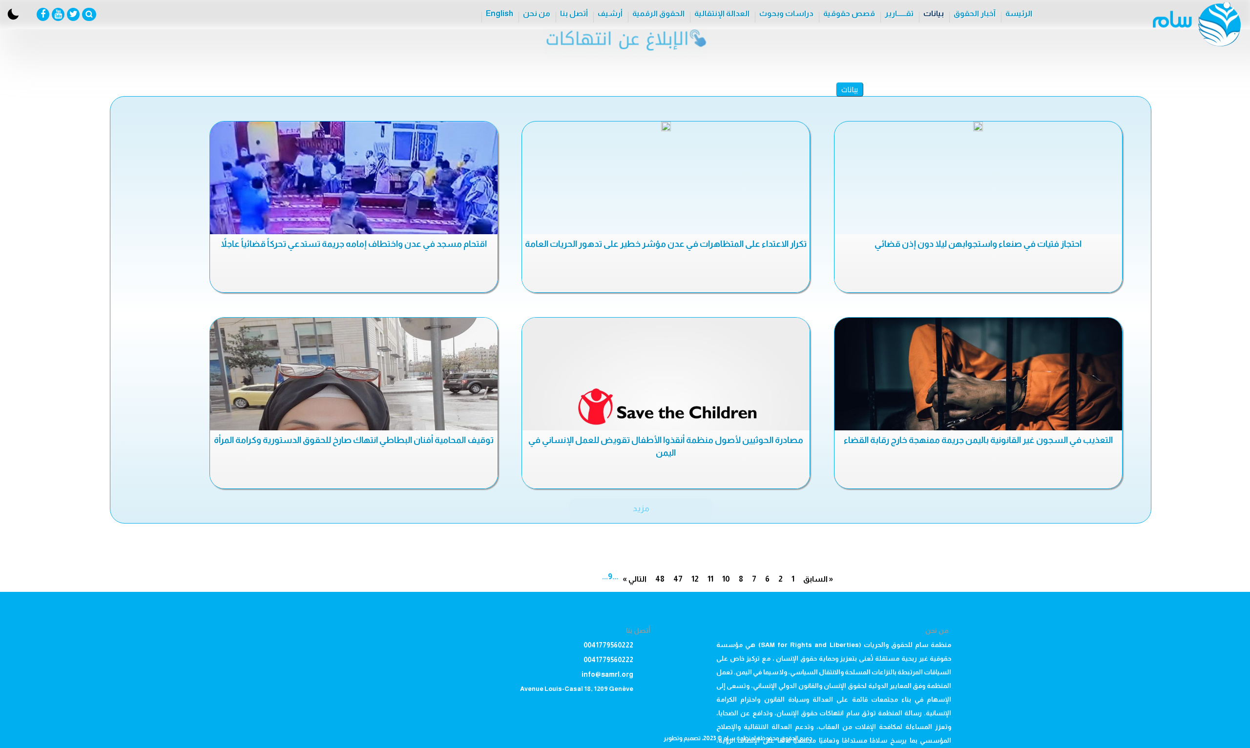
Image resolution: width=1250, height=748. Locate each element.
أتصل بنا (574, 13)
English (499, 13)
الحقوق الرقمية (658, 13)
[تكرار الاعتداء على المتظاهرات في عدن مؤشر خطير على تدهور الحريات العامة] (666, 126)
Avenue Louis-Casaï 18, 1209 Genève (576, 688)
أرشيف (610, 13)
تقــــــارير (899, 13)
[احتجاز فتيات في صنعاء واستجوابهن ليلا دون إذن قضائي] (978, 126)
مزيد (641, 508)
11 (710, 579)
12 (695, 579)
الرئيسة (1018, 13)
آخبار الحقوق (975, 13)
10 (726, 579)
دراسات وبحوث (786, 13)
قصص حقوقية (849, 13)
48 (660, 579)
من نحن (536, 13)
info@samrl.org (607, 674)
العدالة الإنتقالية (722, 13)
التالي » (634, 579)
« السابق (818, 579)
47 (678, 579)
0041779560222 (608, 645)
